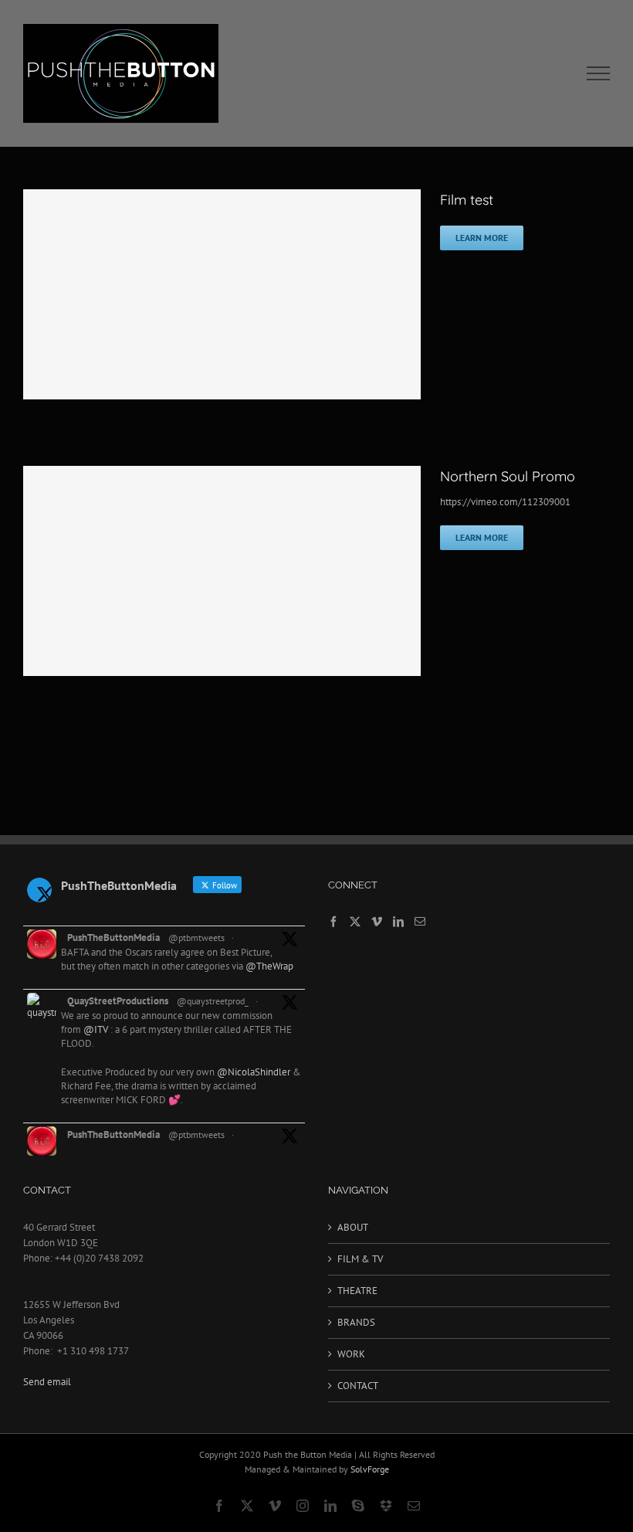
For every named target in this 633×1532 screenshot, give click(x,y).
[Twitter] (355, 921)
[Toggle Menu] (599, 73)
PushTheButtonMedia (113, 937)
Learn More (481, 237)
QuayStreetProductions (117, 1000)
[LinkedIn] (398, 921)
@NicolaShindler (253, 1072)
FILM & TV (360, 1258)
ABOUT (352, 1227)
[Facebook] (333, 921)
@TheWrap (269, 966)
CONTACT (357, 1385)
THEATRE (357, 1290)
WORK (351, 1353)
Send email (47, 1381)
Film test (466, 200)
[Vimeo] (376, 921)
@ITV (95, 1029)
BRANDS (356, 1322)
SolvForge (369, 1469)
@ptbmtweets (196, 937)
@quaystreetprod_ (213, 1001)
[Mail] (420, 921)
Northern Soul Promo (507, 476)
